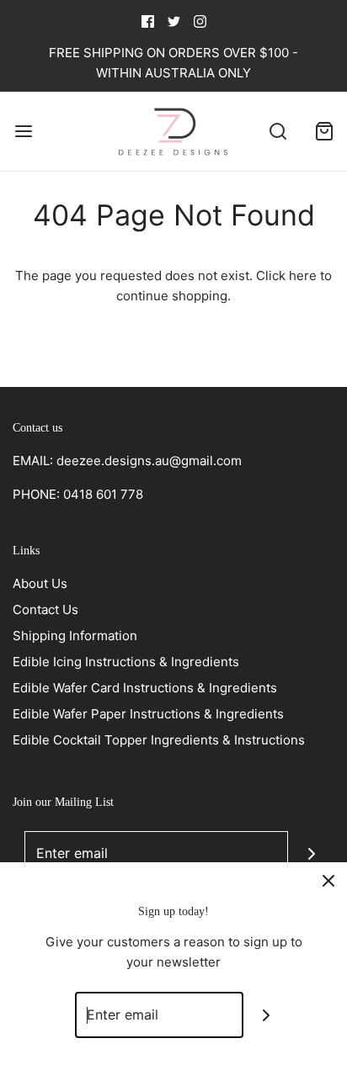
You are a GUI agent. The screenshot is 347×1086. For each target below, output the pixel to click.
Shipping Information (75, 636)
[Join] (311, 854)
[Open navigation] (23, 131)
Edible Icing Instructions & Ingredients (126, 662)
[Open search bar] (277, 131)
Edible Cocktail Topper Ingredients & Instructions (159, 740)
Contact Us (45, 609)
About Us (40, 583)
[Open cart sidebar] (324, 131)
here (303, 275)
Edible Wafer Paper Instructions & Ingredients (148, 714)
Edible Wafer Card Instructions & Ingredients (145, 688)
